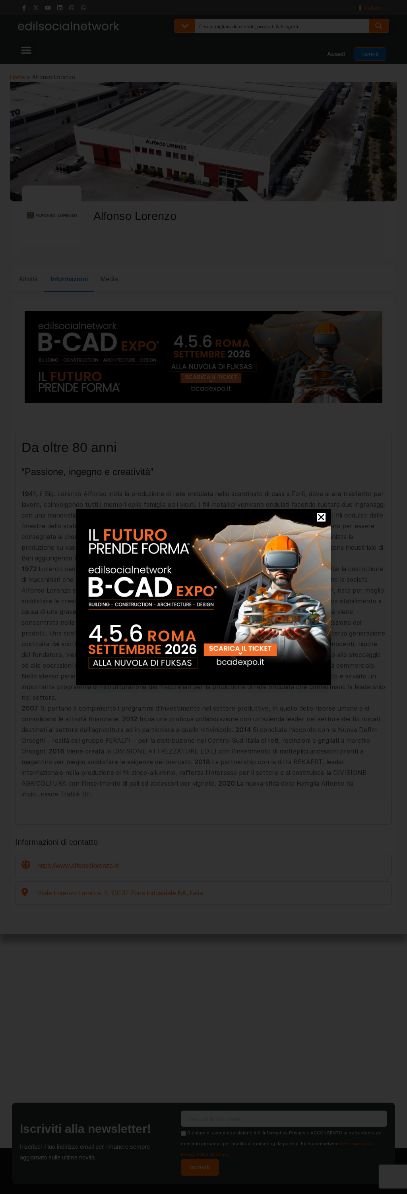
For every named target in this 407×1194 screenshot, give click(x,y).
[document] (203, 597)
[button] (321, 517)
